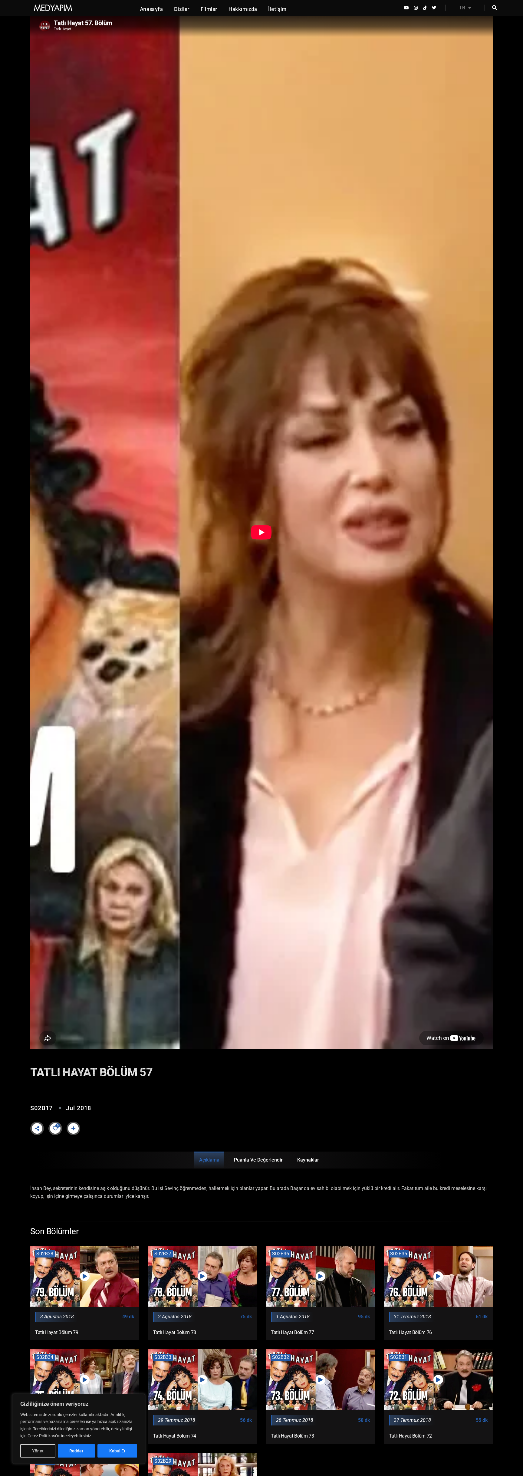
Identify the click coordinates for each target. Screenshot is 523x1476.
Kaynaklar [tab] (308, 1160)
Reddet (76, 1450)
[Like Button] (55, 1128)
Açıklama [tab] (209, 1160)
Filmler (209, 9)
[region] (78, 1429)
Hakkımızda (243, 9)
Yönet (38, 1450)
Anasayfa (151, 9)
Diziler (182, 9)
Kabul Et (117, 1450)
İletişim (277, 9)
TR (462, 8)
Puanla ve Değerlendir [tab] (258, 1160)
